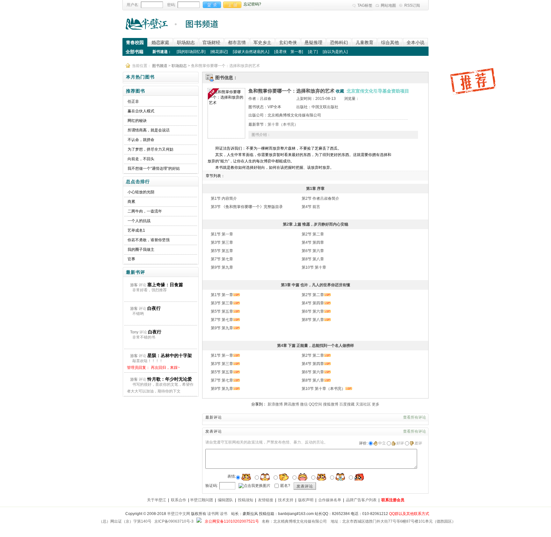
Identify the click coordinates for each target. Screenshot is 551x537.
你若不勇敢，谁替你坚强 (149, 240)
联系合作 (178, 500)
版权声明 (305, 500)
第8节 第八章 (313, 259)
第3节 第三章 (222, 242)
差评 (418, 443)
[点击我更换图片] (254, 486)
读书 (223, 513)
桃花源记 (219, 51)
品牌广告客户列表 (361, 500)
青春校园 (135, 42)
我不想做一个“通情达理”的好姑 (154, 168)
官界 (131, 259)
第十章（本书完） (283, 124)
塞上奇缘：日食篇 (165, 284)
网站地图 (388, 5)
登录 (212, 5)
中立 (382, 443)
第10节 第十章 (314, 267)
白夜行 (154, 308)
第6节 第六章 (313, 251)
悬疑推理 (313, 42)
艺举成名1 (136, 230)
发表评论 (305, 486)
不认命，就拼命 (141, 140)
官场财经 (211, 42)
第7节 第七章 (222, 259)
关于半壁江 (156, 500)
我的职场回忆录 (191, 51)
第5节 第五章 (222, 251)
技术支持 (285, 500)
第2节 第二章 (313, 234)
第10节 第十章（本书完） (323, 388)
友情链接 (265, 500)
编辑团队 (225, 500)
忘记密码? (252, 4)
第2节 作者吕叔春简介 (320, 198)
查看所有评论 (414, 417)
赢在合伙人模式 (141, 111)
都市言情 (237, 42)
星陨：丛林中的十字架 (169, 355)
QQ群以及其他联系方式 (409, 513)
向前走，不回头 (141, 159)
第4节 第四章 (313, 242)
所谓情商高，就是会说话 (149, 130)
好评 (400, 443)
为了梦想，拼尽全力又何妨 (150, 149)
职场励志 (186, 42)
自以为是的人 (335, 51)
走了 (313, 51)
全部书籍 (134, 51)
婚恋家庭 (160, 42)
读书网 (213, 513)
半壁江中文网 (178, 513)
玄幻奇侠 (288, 42)
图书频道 (159, 65)
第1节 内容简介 (224, 198)
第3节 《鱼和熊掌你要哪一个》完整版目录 (247, 207)
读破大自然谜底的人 (251, 51)
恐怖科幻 (339, 42)
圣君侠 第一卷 (288, 51)
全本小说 (415, 42)
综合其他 (390, 42)
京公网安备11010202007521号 (232, 521)
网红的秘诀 (137, 120)
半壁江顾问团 (201, 500)
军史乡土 (262, 42)
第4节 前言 (311, 207)
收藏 (340, 91)
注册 (232, 5)
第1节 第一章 (222, 234)
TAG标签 (364, 5)
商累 (131, 201)
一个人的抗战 (139, 221)
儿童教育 (364, 42)
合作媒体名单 (329, 500)
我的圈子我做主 (141, 249)
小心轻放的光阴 (141, 192)
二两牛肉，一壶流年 (145, 211)
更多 (375, 404)
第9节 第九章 (222, 267)
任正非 (133, 101)
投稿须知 (245, 500)
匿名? (285, 485)
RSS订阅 (412, 5)
